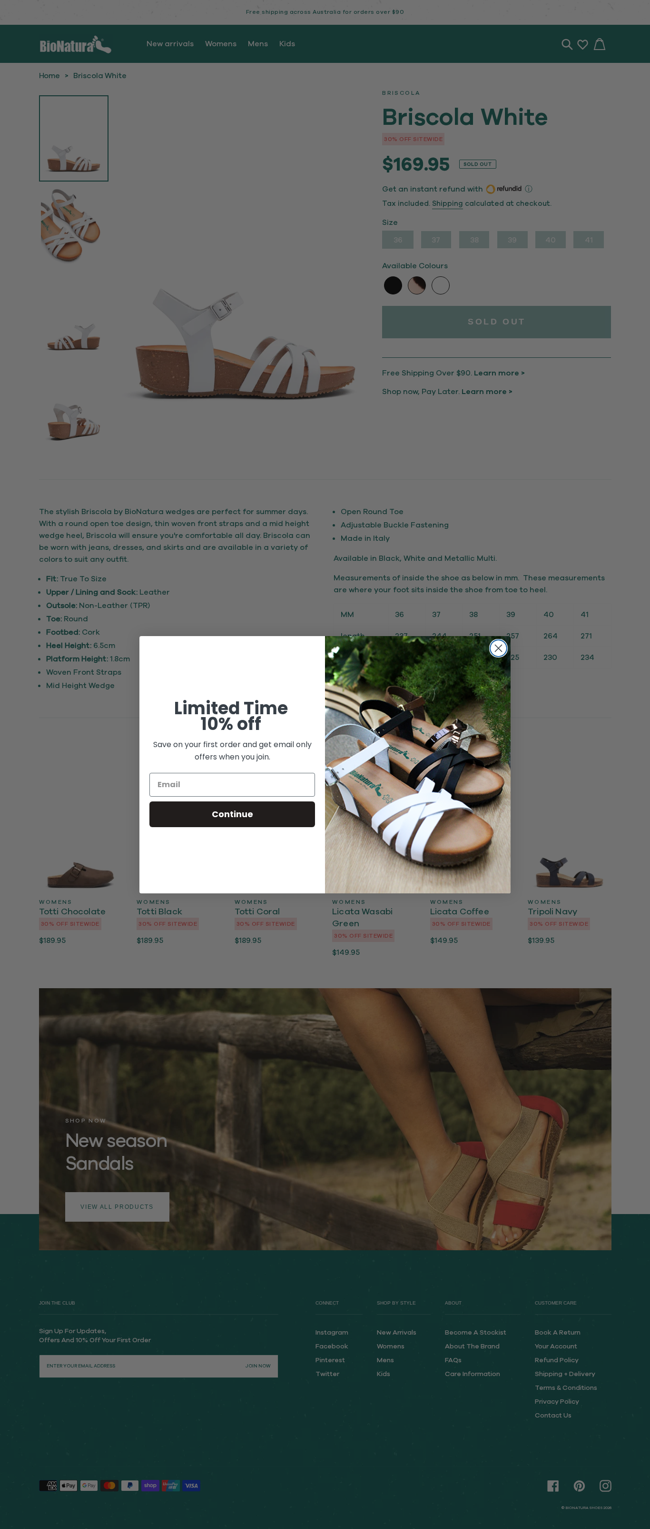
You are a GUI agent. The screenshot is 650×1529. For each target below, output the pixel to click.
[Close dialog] (498, 648)
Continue (232, 814)
